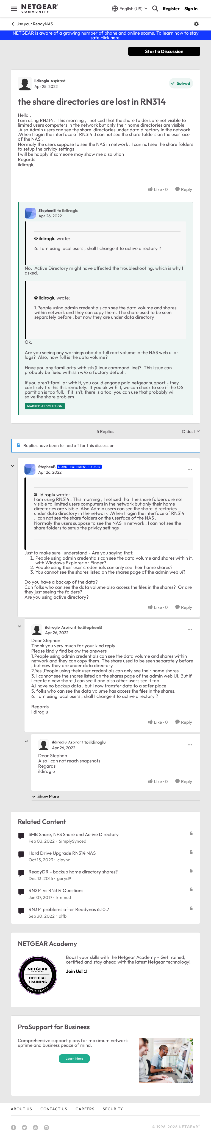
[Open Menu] (196, 24)
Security (113, 1108)
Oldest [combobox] (191, 431)
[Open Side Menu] (14, 8)
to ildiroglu (68, 210)
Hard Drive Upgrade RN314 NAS (62, 853)
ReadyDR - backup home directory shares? (73, 872)
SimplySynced (72, 841)
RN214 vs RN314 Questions (56, 890)
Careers (85, 1108)
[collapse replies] (12, 466)
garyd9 (64, 878)
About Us (21, 1108)
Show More (48, 796)
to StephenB (89, 627)
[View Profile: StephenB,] (30, 213)
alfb (62, 916)
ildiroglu (41, 81)
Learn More (74, 1058)
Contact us (53, 1108)
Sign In (191, 8)
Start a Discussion (164, 51)
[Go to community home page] (39, 8)
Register (171, 8)
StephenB (47, 210)
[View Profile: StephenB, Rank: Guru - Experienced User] (29, 469)
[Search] (155, 8)
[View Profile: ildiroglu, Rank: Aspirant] (25, 83)
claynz (63, 859)
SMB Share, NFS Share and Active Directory (74, 834)
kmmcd (63, 897)
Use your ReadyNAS (34, 23)
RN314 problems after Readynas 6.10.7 (69, 909)
